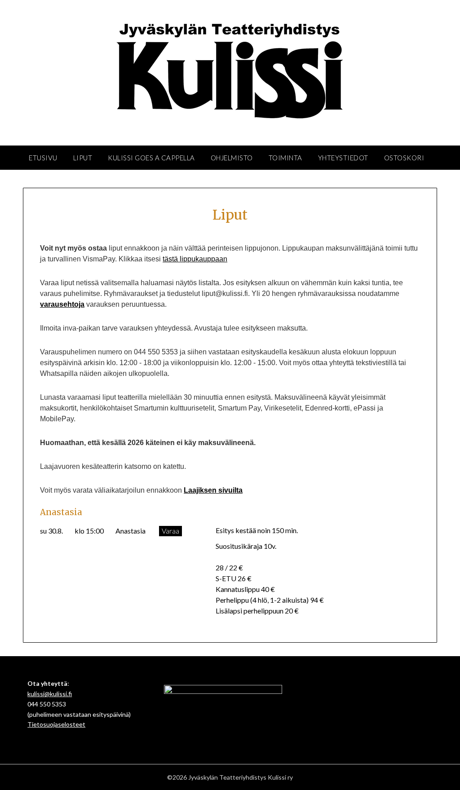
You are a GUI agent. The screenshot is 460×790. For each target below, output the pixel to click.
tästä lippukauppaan (195, 259)
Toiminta (285, 158)
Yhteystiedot (343, 158)
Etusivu (43, 158)
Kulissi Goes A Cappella (151, 158)
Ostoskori (404, 158)
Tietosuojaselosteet (56, 724)
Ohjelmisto (232, 158)
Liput (83, 158)
